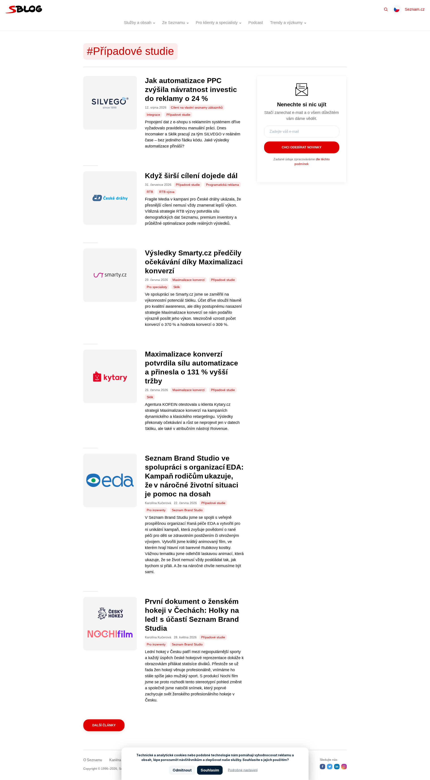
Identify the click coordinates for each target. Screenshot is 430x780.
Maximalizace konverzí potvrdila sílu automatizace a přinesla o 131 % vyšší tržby (191, 367)
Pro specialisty (157, 287)
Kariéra (115, 760)
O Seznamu (92, 760)
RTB (150, 192)
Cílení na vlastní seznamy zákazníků (197, 107)
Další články (104, 725)
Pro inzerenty (156, 510)
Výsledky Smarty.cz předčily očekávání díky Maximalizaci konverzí (194, 262)
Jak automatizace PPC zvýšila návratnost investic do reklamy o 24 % (191, 90)
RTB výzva (166, 192)
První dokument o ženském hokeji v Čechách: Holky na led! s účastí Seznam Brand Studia (192, 614)
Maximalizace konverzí (188, 280)
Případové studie (178, 114)
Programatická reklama (222, 184)
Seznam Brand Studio (187, 510)
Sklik (176, 287)
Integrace (153, 114)
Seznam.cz (415, 9)
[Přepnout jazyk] (396, 9)
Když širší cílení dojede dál (192, 176)
